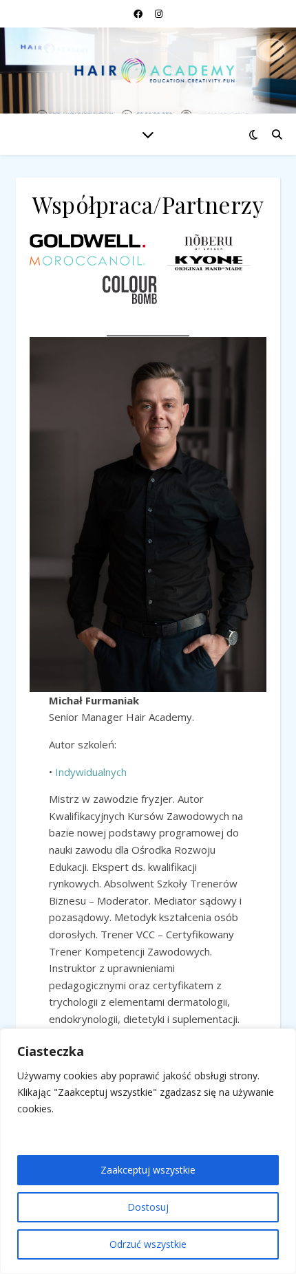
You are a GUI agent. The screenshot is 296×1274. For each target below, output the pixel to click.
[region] (148, 1151)
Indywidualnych (91, 772)
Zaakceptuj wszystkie (148, 1169)
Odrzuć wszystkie (148, 1244)
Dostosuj (148, 1206)
